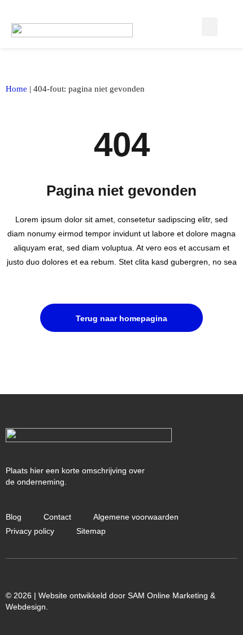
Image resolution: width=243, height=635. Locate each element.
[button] (210, 27)
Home (16, 88)
